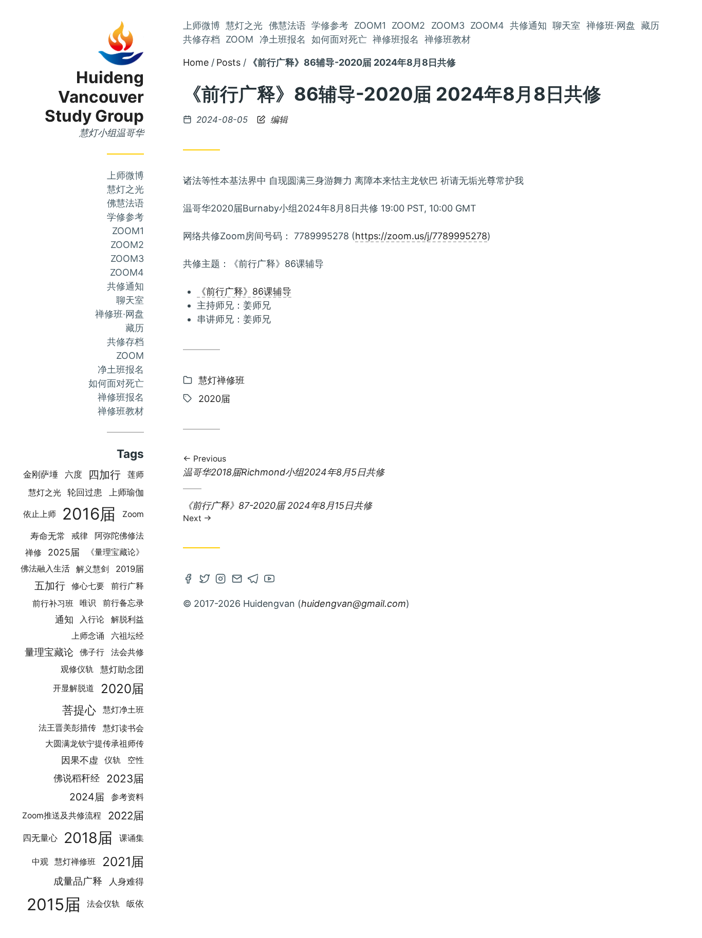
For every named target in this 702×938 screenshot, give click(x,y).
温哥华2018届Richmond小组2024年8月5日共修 (283, 466)
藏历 (134, 327)
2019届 (130, 569)
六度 (73, 474)
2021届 (123, 861)
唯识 (88, 603)
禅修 (33, 552)
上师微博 (125, 175)
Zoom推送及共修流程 (61, 815)
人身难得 (126, 881)
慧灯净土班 (123, 710)
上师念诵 (87, 636)
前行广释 (127, 586)
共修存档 (125, 341)
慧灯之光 (125, 189)
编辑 (278, 119)
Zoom (130, 355)
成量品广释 (77, 881)
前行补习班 (52, 603)
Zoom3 (127, 258)
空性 (135, 760)
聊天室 (130, 300)
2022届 (126, 815)
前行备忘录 (123, 603)
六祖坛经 (127, 636)
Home (196, 62)
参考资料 (127, 797)
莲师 (135, 475)
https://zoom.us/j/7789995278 (421, 236)
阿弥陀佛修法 (119, 536)
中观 (40, 861)
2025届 (64, 552)
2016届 (89, 514)
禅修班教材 (121, 411)
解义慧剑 (92, 569)
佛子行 (92, 652)
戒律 (79, 536)
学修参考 (125, 217)
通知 (64, 619)
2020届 (122, 688)
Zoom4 (127, 272)
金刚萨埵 (40, 474)
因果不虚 (79, 759)
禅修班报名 (121, 397)
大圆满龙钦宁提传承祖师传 (94, 744)
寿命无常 (47, 536)
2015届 (54, 904)
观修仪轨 (77, 669)
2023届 (125, 778)
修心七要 (87, 586)
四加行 (104, 474)
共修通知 (125, 286)
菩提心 (79, 710)
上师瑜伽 (126, 492)
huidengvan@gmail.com (353, 603)
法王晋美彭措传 (67, 728)
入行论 (92, 619)
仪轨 (112, 760)
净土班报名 (121, 369)
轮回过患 (84, 492)
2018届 (88, 838)
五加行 (49, 586)
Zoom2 (127, 244)
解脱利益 (127, 619)
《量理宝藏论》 (115, 552)
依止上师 (39, 514)
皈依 (135, 903)
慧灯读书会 (123, 728)
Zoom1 (128, 230)
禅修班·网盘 (119, 314)
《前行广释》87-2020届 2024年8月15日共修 (277, 511)
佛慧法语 (125, 203)
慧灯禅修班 (75, 862)
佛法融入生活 (45, 568)
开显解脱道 (73, 688)
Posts (228, 62)
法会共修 (127, 652)
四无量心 (40, 838)
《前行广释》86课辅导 (244, 291)
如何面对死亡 (116, 383)
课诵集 (131, 838)
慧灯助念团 (122, 669)
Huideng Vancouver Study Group (94, 96)
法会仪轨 (103, 904)
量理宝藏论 (49, 652)
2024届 (86, 797)
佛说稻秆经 (76, 778)
